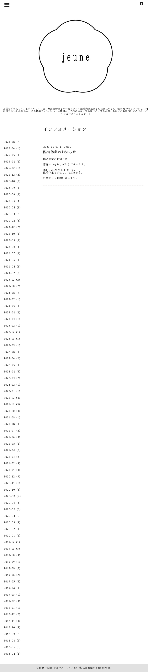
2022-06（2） (13, 358)
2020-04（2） (13, 516)
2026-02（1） (13, 168)
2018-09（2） (13, 634)
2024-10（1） (13, 234)
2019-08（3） (13, 568)
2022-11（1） (13, 339)
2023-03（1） (13, 319)
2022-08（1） (13, 352)
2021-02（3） (13, 463)
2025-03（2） (13, 214)
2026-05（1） (13, 155)
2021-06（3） (13, 437)
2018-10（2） (13, 627)
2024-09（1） (13, 240)
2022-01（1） (13, 391)
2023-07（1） (13, 299)
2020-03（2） (13, 522)
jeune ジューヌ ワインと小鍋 (63, 668)
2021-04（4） (13, 450)
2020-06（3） (13, 503)
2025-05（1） (13, 201)
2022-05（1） (13, 365)
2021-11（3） (13, 404)
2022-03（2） (13, 378)
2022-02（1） (13, 384)
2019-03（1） (13, 594)
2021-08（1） (13, 424)
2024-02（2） (13, 273)
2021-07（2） (13, 430)
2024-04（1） (13, 266)
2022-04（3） (13, 371)
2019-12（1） (13, 542)
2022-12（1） (13, 332)
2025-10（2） (13, 181)
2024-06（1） (13, 260)
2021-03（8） (13, 457)
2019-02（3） (13, 601)
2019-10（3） (13, 555)
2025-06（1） (13, 194)
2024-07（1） (13, 253)
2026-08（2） (13, 142)
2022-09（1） (13, 345)
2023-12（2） (13, 279)
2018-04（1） (13, 654)
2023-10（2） (13, 286)
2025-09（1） (13, 188)
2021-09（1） (13, 417)
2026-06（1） (13, 148)
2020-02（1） (13, 529)
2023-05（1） (13, 306)
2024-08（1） (13, 247)
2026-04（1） (13, 161)
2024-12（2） (13, 227)
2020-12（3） (13, 476)
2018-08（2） (13, 640)
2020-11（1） (13, 483)
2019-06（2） (13, 575)
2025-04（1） (13, 207)
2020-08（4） (13, 496)
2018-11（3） (13, 621)
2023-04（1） (13, 312)
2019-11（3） (13, 549)
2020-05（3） (13, 509)
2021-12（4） (13, 398)
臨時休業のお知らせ (59, 152)
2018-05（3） (13, 647)
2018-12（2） (13, 614)
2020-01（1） (13, 535)
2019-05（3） (13, 581)
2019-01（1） (13, 608)
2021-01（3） (13, 470)
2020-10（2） (13, 489)
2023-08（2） (13, 293)
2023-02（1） (13, 325)
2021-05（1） (13, 444)
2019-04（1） (13, 588)
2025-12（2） (13, 175)
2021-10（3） (13, 411)
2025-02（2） (13, 220)
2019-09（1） (13, 562)
